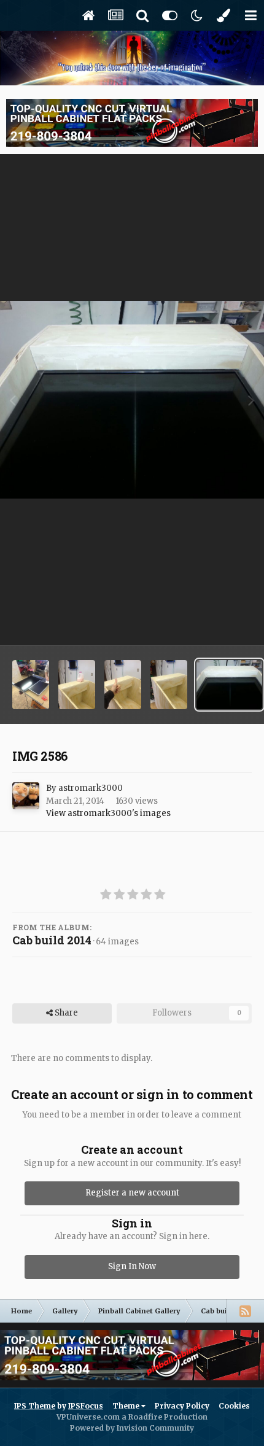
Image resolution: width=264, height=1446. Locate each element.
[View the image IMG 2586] (229, 684)
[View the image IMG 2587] (168, 684)
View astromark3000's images (108, 813)
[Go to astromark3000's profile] (25, 795)
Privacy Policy (182, 1405)
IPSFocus (85, 1405)
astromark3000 (90, 788)
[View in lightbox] (132, 400)
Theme (126, 1405)
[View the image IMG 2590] (30, 684)
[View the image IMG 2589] (76, 684)
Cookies (234, 1405)
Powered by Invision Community (132, 1427)
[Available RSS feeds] (245, 1311)
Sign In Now (132, 1266)
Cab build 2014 (51, 940)
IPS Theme (34, 1405)
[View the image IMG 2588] (122, 684)
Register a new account (132, 1193)
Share (65, 1013)
